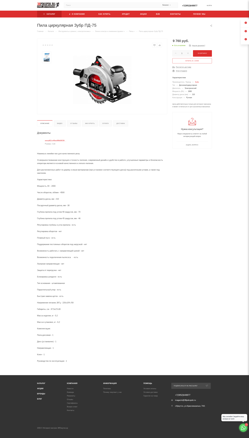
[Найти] (175, 5)
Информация (110, 383)
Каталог (41, 383)
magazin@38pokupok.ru (185, 400)
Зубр (197, 82)
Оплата (105, 123)
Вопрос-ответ (72, 407)
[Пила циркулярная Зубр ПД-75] (102, 80)
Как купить (90, 123)
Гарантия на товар (150, 396)
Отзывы (73, 123)
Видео (60, 123)
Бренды (41, 394)
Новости (70, 389)
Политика (107, 389)
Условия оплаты (149, 389)
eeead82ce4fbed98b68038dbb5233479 (56, 141)
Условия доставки (150, 392)
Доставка (120, 123)
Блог (39, 399)
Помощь (147, 383)
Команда (70, 392)
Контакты (70, 410)
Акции (40, 389)
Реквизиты (71, 396)
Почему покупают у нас (112, 392)
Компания (72, 383)
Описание (44, 123)
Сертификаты (72, 403)
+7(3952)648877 (189, 6)
